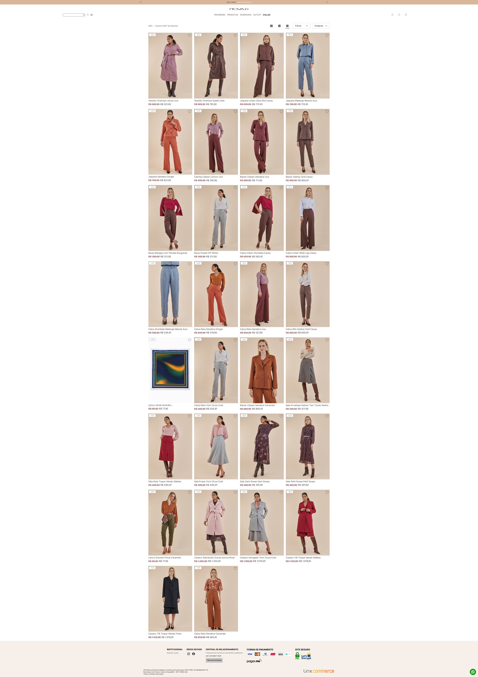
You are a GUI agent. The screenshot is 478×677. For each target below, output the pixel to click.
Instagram (91, 15)
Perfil (392, 15)
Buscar (84, 15)
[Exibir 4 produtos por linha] (287, 25)
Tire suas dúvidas (214, 660)
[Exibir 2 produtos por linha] (271, 25)
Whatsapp (473, 672)
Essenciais (245, 15)
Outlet (257, 15)
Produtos (232, 15)
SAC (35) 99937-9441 (213, 656)
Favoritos (399, 15)
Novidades (219, 15)
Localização (88, 15)
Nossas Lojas (172, 653)
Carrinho (406, 15)
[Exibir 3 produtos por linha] (279, 25)
